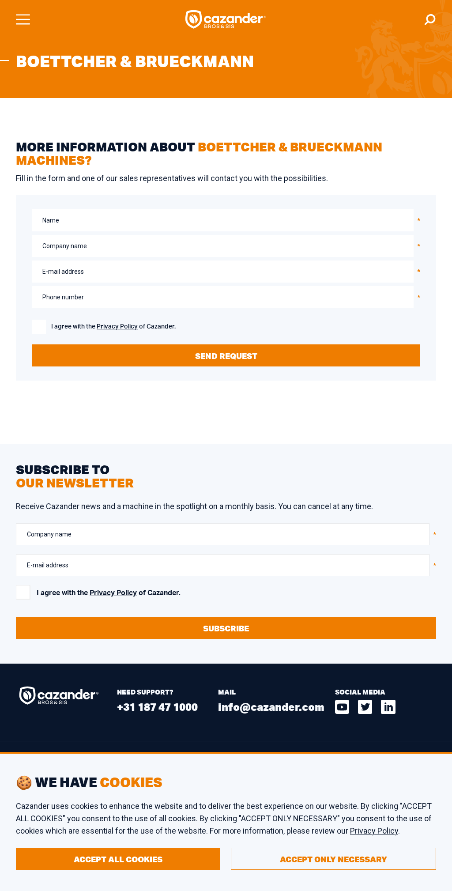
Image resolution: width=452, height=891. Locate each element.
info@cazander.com (271, 707)
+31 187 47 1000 (157, 707)
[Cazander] (226, 19)
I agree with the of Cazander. (113, 327)
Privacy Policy (117, 327)
